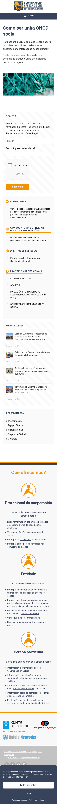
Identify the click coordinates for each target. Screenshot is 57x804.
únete (10, 625)
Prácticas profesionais (25, 271)
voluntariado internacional (19, 678)
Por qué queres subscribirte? (21, 148)
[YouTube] (18, 764)
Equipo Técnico (16, 425)
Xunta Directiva (15, 429)
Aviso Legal (32, 133)
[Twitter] (12, 764)
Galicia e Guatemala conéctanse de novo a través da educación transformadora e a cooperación (31, 337)
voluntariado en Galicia (18, 671)
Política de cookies (19, 800)
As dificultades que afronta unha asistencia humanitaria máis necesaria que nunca (32, 371)
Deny (28, 793)
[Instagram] (24, 764)
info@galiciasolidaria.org (30, 758)
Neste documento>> (14, 55)
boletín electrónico (30, 613)
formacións (25, 539)
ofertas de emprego (31, 532)
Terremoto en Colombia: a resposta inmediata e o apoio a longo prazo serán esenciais (31, 390)
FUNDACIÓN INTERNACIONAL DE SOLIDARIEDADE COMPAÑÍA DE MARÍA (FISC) (28, 295)
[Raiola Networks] (19, 739)
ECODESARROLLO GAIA (21, 278)
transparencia (33, 617)
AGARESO (15, 285)
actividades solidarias (39, 693)
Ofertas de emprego (23, 250)
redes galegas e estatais (35, 600)
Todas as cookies (28, 785)
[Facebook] (6, 764)
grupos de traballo (36, 589)
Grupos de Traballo (17, 434)
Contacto (12, 438)
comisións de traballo (17, 547)
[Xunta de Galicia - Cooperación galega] (29, 728)
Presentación (15, 421)
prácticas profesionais (23, 688)
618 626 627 (13, 758)
